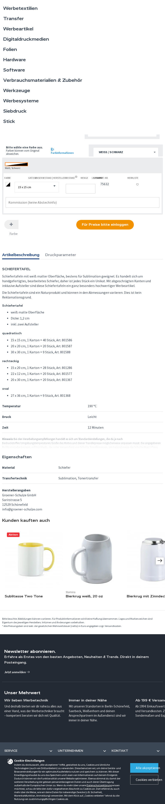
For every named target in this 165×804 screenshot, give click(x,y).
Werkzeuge (16, 90)
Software (14, 70)
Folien (10, 49)
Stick (9, 121)
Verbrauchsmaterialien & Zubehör (42, 80)
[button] (125, 152)
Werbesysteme (21, 100)
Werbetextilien (20, 8)
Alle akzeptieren (147, 768)
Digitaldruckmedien (26, 39)
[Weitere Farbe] (11, 224)
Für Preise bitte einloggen (105, 224)
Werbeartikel (18, 28)
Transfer (13, 18)
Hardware (14, 59)
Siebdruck (15, 111)
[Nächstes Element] (160, 561)
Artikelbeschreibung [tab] (20, 255)
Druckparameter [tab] (60, 255)
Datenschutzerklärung (99, 785)
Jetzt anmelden (15, 672)
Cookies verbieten (147, 779)
